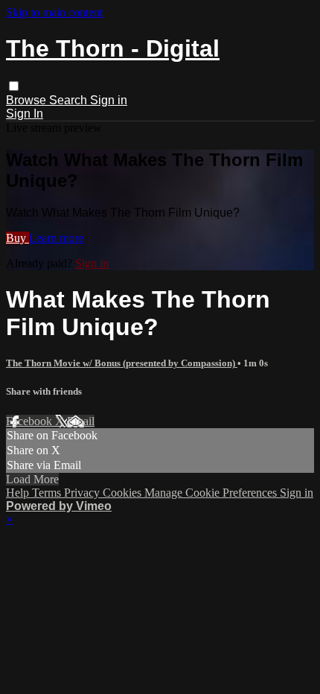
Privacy (83, 492)
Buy (17, 238)
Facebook (30, 421)
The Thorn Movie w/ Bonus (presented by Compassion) (121, 363)
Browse (27, 100)
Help (19, 492)
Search (69, 100)
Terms (48, 492)
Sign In (24, 113)
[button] (14, 86)
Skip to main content (54, 12)
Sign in (108, 100)
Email (81, 421)
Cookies (123, 492)
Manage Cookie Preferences (212, 492)
